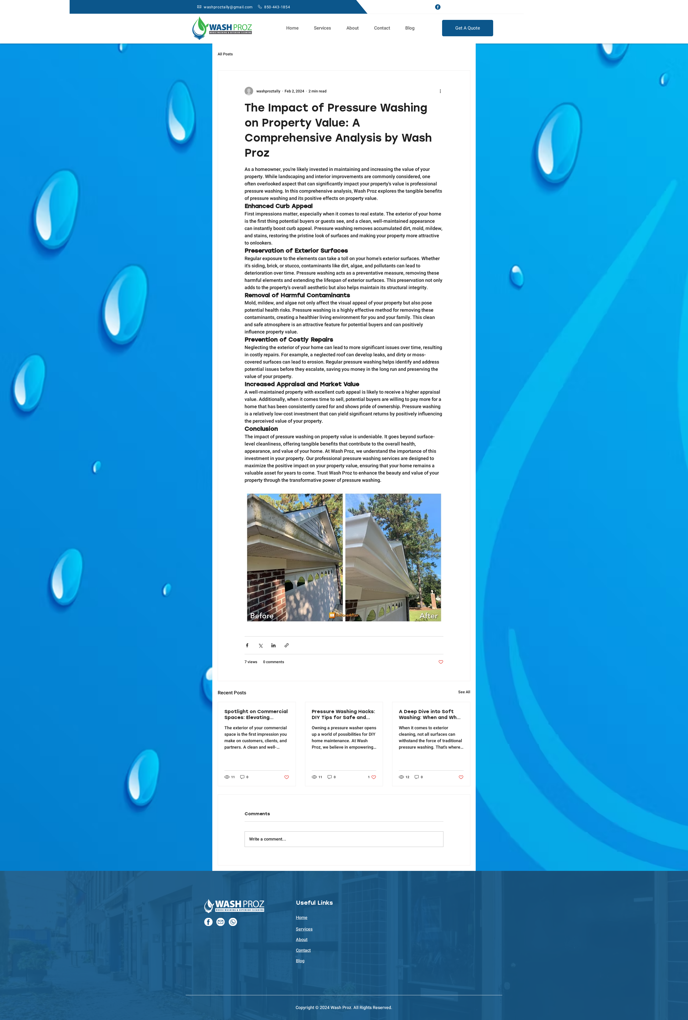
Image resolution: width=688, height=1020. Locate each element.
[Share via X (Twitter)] (260, 645)
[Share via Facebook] (247, 645)
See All (464, 692)
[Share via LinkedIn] (273, 645)
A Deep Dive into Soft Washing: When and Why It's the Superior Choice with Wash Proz (429, 714)
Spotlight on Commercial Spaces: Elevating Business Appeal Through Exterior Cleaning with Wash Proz (256, 714)
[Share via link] (286, 645)
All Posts (225, 54)
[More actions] (440, 91)
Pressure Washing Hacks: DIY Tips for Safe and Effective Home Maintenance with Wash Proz (343, 714)
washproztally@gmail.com (228, 7)
